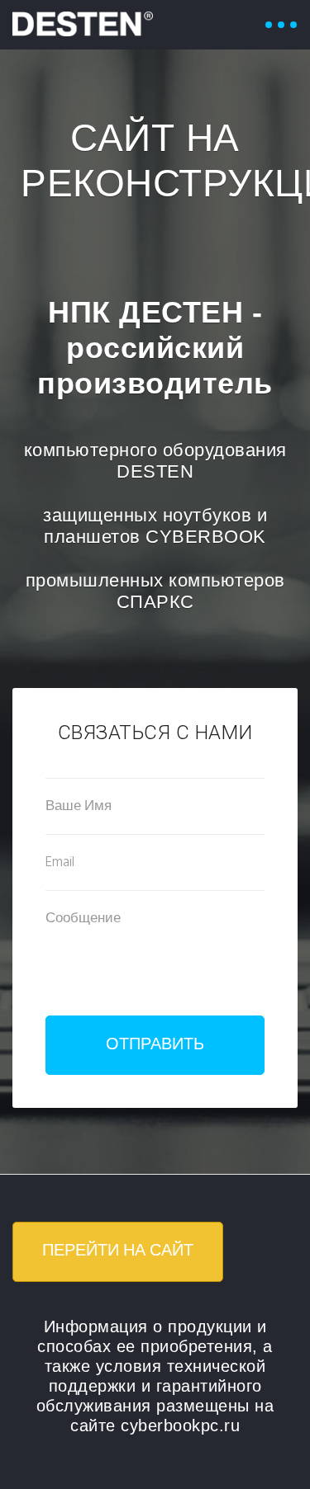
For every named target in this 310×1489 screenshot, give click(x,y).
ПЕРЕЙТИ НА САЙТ (117, 1251)
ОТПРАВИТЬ (155, 1045)
